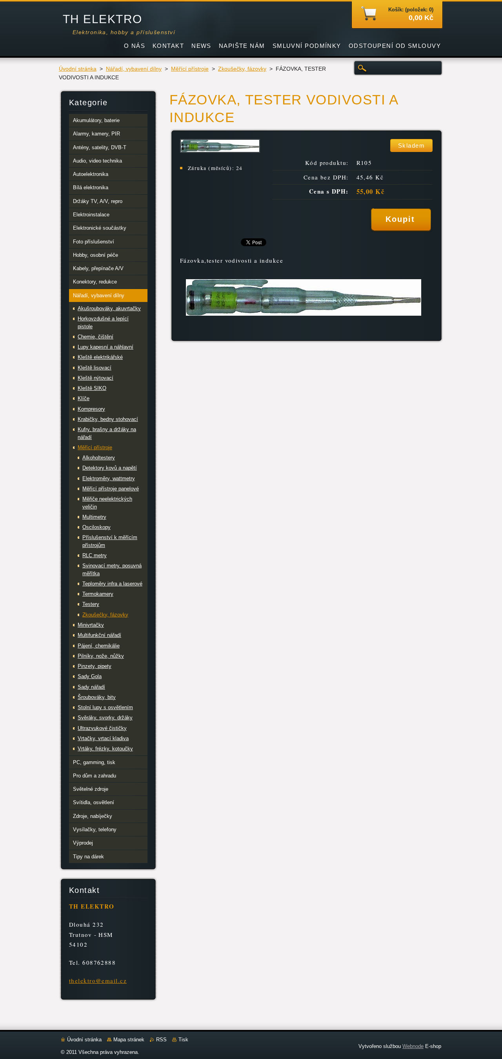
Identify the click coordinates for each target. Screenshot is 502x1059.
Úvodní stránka (77, 69)
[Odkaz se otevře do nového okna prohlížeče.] (220, 150)
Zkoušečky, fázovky (242, 69)
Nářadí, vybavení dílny (134, 69)
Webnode (413, 1046)
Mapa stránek (128, 1040)
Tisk (183, 1040)
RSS (161, 1040)
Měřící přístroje (190, 69)
